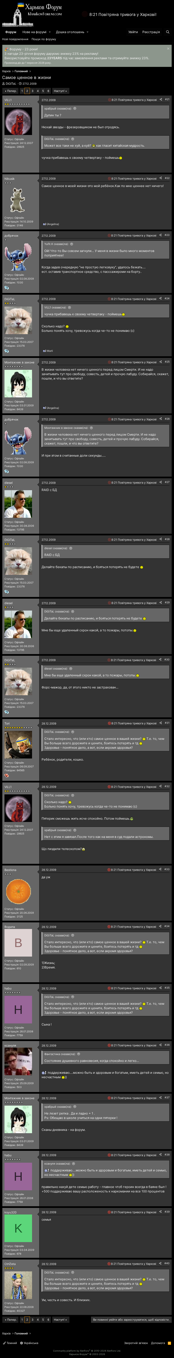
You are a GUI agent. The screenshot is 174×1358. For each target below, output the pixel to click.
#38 (167, 1154)
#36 (167, 1044)
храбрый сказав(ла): (58, 108)
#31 (167, 722)
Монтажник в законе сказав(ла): (66, 427)
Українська (30, 1343)
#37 (167, 1097)
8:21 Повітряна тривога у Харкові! (122, 14)
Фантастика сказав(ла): (60, 1054)
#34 (167, 926)
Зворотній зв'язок (136, 1343)
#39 (167, 1211)
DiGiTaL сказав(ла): (57, 139)
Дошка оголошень (70, 32)
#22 (167, 178)
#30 (167, 659)
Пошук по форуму (44, 39)
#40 (167, 1263)
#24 (167, 298)
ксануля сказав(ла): (57, 1163)
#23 (167, 234)
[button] (50, 32)
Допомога (158, 1343)
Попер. (12, 91)
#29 (167, 602)
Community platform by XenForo (87, 1350)
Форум (10, 32)
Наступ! (59, 91)
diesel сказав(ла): (56, 548)
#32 (167, 786)
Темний (11, 1343)
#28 (167, 539)
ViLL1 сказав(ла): (55, 307)
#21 (167, 99)
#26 (167, 418)
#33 (167, 869)
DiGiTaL (11, 83)
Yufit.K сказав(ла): (56, 244)
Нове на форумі (34, 32)
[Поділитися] (161, 99)
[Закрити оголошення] (168, 49)
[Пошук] (168, 32)
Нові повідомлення (15, 39)
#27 (167, 482)
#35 (167, 987)
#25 (167, 361)
